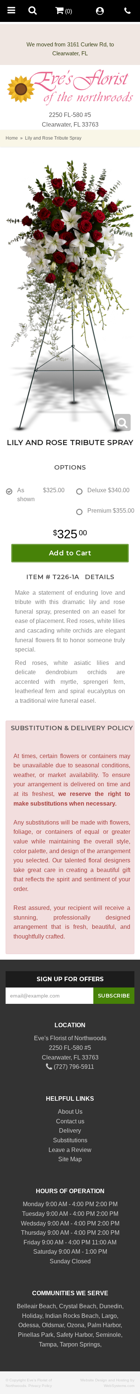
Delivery (70, 1130)
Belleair (27, 1306)
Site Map (70, 1159)
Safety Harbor (74, 1335)
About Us (70, 1112)
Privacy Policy (40, 1386)
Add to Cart (70, 553)
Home (12, 138)
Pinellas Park (35, 1335)
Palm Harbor (104, 1325)
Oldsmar (53, 1325)
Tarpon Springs (80, 1344)
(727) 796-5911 (73, 1067)
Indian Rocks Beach (72, 1316)
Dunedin (110, 1306)
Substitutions (70, 1140)
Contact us (70, 1121)
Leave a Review (70, 1150)
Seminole (108, 1335)
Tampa (48, 1344)
